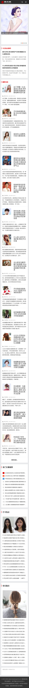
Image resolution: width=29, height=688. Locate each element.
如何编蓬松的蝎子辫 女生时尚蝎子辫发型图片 (20, 314)
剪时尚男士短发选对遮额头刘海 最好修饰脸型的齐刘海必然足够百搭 (19, 214)
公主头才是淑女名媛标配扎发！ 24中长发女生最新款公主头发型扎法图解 (20, 339)
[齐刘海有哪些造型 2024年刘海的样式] (6, 112)
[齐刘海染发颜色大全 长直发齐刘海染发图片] (6, 290)
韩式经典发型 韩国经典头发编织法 (13, 487)
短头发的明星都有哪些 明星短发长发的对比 (16, 493)
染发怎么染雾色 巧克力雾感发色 (19, 135)
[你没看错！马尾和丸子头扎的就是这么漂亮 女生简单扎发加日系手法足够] (6, 387)
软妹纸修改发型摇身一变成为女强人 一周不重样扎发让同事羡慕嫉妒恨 (20, 188)
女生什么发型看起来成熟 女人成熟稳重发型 (15, 651)
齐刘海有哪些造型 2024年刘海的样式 (20, 113)
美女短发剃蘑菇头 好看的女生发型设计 (13, 546)
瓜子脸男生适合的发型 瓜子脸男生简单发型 (15, 575)
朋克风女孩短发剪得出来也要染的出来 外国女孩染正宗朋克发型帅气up (20, 162)
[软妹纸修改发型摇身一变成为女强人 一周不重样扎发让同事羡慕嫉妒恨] (6, 186)
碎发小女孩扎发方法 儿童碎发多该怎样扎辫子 (15, 623)
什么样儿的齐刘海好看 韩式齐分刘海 (20, 239)
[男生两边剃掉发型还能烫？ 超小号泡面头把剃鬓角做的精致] (6, 412)
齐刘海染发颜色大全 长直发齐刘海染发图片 (20, 290)
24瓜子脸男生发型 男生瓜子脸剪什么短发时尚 (15, 535)
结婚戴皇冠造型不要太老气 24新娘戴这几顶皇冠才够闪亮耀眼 (20, 364)
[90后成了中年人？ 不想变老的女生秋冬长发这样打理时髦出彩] (6, 438)
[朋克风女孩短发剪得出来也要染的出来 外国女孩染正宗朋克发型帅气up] (6, 160)
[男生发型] (6, 221)
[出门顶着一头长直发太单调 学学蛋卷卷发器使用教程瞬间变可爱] (6, 88)
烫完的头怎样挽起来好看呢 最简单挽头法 (15, 481)
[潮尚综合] (6, 96)
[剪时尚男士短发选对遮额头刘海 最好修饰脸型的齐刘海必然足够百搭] (6, 211)
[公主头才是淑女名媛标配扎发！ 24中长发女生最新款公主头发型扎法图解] (6, 336)
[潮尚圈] (6, 2)
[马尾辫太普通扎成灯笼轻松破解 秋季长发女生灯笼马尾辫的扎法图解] (14, 604)
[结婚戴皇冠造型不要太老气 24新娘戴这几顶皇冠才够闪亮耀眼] (6, 363)
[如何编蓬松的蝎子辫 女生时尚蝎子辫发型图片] (6, 314)
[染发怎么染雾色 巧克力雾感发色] (6, 136)
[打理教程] (6, 195)
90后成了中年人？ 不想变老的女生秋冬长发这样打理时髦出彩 (20, 440)
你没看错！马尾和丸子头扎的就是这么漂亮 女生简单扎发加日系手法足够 (20, 390)
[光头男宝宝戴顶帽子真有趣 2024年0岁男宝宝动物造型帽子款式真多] (6, 263)
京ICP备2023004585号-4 (18, 681)
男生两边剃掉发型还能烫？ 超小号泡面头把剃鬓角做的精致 (20, 415)
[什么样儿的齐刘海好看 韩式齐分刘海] (6, 239)
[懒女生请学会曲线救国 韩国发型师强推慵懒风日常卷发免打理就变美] (14, 524)
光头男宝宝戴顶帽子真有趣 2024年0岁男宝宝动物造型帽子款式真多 (20, 266)
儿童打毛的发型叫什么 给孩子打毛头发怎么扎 (15, 552)
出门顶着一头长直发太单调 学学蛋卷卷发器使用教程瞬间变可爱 (20, 90)
